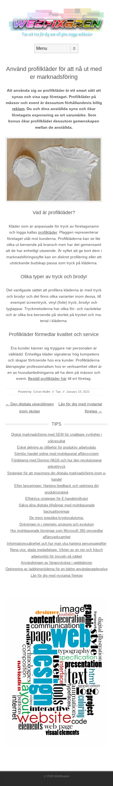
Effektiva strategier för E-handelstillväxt (56, 499)
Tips (58, 391)
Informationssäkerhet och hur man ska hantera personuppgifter (56, 543)
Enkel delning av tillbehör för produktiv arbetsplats (56, 447)
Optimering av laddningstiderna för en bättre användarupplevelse (56, 569)
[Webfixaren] (56, 39)
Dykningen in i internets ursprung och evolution (56, 524)
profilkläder (47, 232)
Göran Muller (41, 391)
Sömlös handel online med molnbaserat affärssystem (56, 454)
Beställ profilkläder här (47, 378)
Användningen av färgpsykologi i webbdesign (56, 563)
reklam (18, 109)
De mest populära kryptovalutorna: (56, 518)
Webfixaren (61, 776)
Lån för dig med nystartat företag (57, 575)
